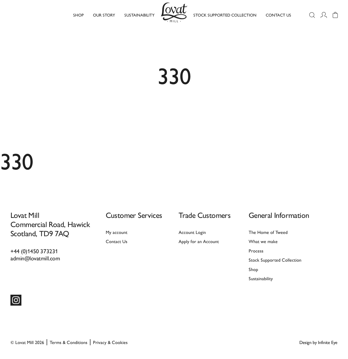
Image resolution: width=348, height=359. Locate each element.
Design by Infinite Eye (318, 342)
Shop (78, 15)
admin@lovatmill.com (35, 258)
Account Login (192, 232)
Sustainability (139, 15)
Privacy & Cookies (110, 342)
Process (256, 250)
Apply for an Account (199, 241)
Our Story (104, 15)
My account (116, 232)
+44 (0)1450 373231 (34, 251)
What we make (263, 241)
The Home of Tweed (268, 232)
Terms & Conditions (68, 342)
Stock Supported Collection (225, 15)
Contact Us (278, 15)
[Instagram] (15, 300)
